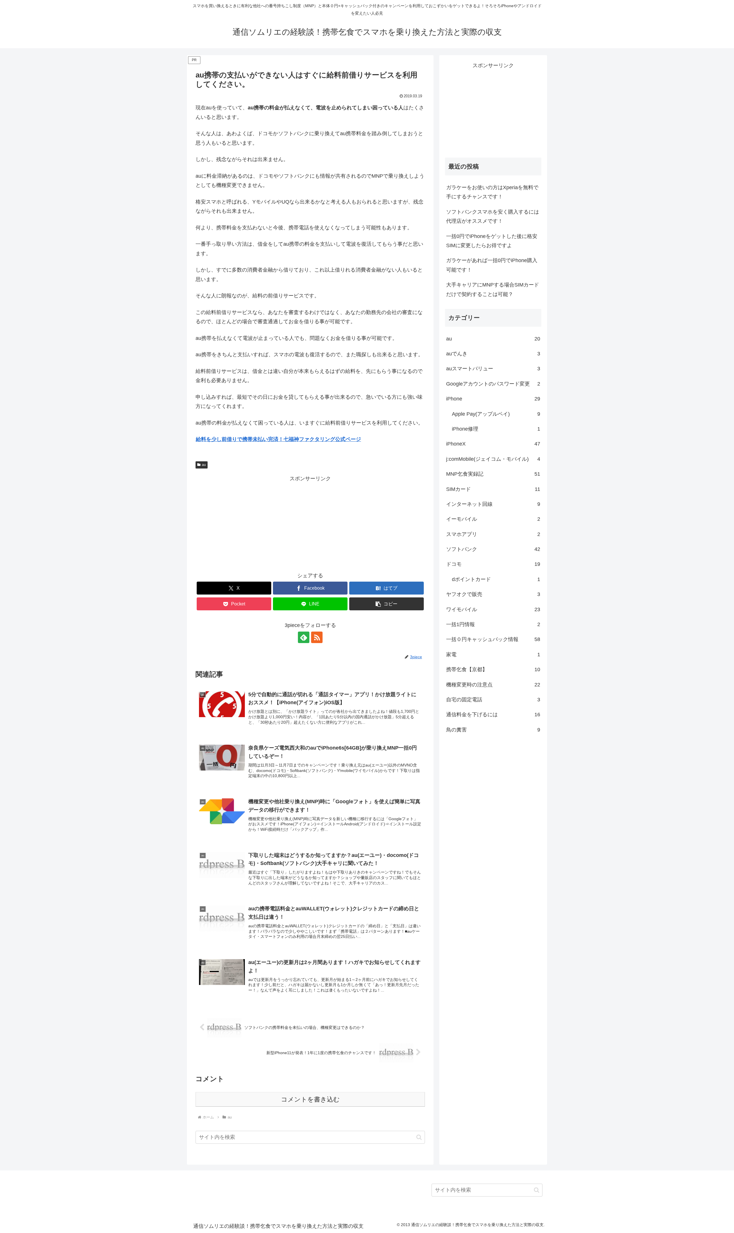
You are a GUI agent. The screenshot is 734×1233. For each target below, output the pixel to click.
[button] (386, 603)
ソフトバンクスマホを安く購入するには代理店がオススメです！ (492, 216)
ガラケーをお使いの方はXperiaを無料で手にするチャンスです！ (492, 192)
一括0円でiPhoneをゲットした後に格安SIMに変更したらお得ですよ (491, 240)
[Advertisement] (310, 523)
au (204, 465)
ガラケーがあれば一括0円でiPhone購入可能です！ (491, 265)
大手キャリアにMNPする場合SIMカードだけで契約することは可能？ (492, 289)
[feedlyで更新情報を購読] (303, 637)
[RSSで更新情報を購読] (317, 637)
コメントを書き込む (310, 1099)
